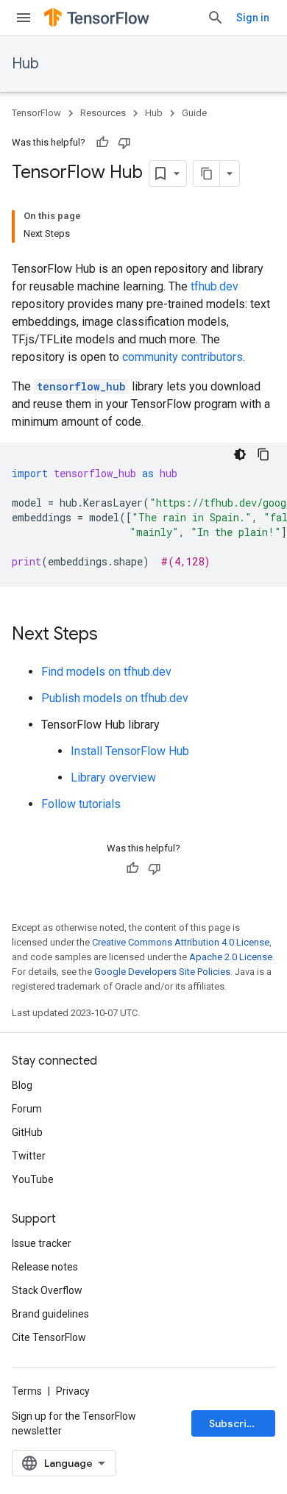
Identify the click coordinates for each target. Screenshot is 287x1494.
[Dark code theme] (240, 454)
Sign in (252, 18)
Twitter (29, 1156)
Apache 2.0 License (230, 956)
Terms (27, 1391)
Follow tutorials (81, 804)
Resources (103, 112)
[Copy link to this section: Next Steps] (112, 635)
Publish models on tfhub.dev (114, 698)
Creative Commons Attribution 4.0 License (180, 942)
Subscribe (234, 1423)
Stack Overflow (47, 1290)
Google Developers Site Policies (162, 971)
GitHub (27, 1132)
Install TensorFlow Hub (130, 751)
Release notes (45, 1267)
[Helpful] (102, 143)
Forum (27, 1109)
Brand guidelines (50, 1314)
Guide (194, 112)
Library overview (113, 777)
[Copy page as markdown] (207, 173)
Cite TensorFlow (49, 1337)
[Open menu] (23, 17)
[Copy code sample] (263, 454)
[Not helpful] (124, 143)
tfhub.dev (214, 286)
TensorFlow (36, 112)
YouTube (33, 1179)
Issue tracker (41, 1243)
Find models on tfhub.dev (106, 672)
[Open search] (215, 17)
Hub (25, 63)
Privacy (73, 1391)
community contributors (182, 357)
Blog (22, 1085)
